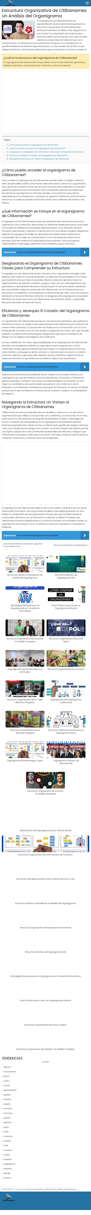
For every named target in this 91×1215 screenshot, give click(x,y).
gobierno (8, 1122)
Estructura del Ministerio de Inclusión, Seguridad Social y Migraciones (23, 545)
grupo (6, 1127)
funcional (8, 1108)
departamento (10, 1090)
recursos (7, 1178)
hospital (7, 1141)
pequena (8, 1168)
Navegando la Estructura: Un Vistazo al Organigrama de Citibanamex (39, 159)
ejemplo (7, 1094)
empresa (7, 1099)
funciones (8, 1113)
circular (7, 1085)
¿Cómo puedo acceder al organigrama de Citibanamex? (33, 145)
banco (6, 1076)
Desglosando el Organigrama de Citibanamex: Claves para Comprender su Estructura (46, 152)
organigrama (9, 1164)
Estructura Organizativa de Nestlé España (70, 545)
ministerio (8, 1159)
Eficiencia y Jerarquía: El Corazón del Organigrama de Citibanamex (38, 155)
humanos (8, 1150)
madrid (7, 1154)
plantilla (7, 1173)
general (7, 1118)
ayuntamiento (10, 1071)
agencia (7, 1067)
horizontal (8, 1136)
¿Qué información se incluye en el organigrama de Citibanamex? (37, 148)
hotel (6, 1145)
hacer (6, 1131)
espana (7, 1104)
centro (6, 1081)
